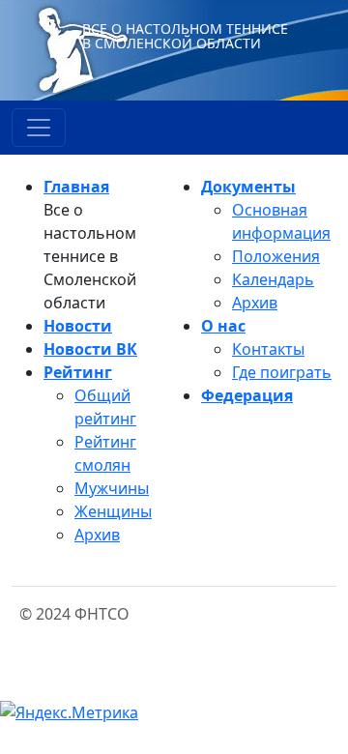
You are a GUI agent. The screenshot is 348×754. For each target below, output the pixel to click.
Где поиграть (282, 372)
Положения (276, 256)
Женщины (113, 511)
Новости (78, 325)
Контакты (268, 349)
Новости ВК (90, 349)
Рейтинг (78, 372)
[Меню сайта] (39, 127)
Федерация (247, 395)
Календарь (273, 279)
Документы (248, 186)
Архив (97, 534)
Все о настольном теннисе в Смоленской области (185, 35)
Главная (76, 186)
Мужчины (111, 488)
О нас (223, 325)
